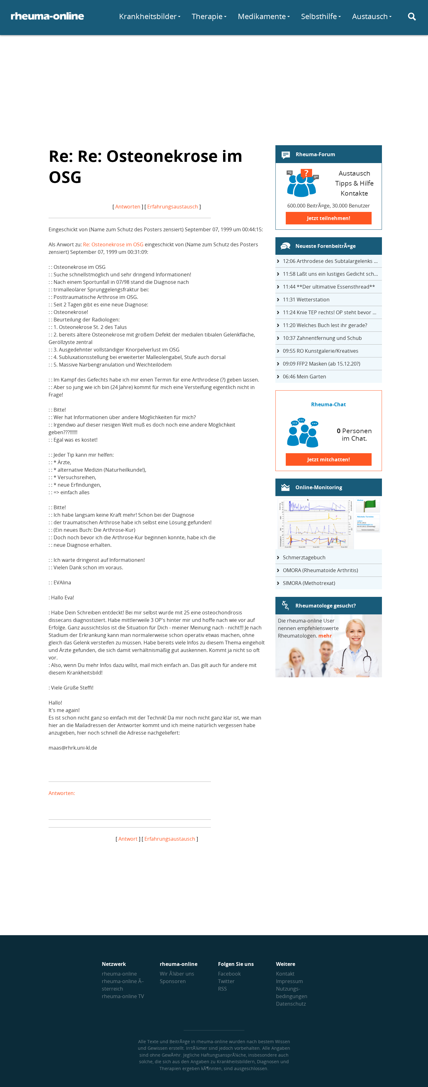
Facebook (229, 973)
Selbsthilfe (319, 16)
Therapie (207, 16)
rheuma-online (119, 973)
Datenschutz (291, 1003)
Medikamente (262, 16)
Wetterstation (306, 299)
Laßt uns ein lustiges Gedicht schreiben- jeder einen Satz (332, 273)
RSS (222, 988)
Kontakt (285, 973)
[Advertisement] (214, 86)
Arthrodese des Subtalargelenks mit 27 (332, 261)
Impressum (289, 981)
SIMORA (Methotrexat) (309, 583)
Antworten (127, 206)
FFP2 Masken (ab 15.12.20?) (321, 363)
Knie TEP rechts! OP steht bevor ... (329, 312)
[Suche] (412, 17)
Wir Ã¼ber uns (177, 973)
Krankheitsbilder (148, 16)
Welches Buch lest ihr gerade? (325, 325)
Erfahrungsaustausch (172, 206)
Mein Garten (304, 376)
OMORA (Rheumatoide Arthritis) (320, 570)
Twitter (226, 981)
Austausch (370, 16)
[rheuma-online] (47, 19)
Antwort (128, 838)
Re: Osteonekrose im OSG (113, 244)
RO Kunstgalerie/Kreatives (320, 350)
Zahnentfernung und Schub (322, 338)
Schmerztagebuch (304, 557)
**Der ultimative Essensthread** (329, 286)
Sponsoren (173, 981)
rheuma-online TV (123, 996)
